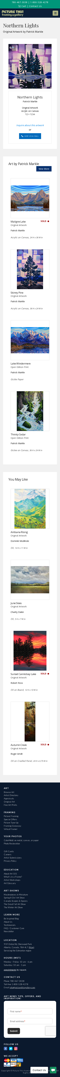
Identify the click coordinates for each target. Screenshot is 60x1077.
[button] (55, 13)
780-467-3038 (19, 2)
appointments (10, 970)
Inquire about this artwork (30, 125)
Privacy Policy (10, 861)
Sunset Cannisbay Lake (23, 674)
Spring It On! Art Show (14, 897)
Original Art (9, 801)
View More (44, 168)
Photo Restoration (12, 843)
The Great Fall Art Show (15, 904)
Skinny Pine (17, 292)
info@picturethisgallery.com (22, 987)
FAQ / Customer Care (14, 928)
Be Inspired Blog (11, 918)
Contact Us (35, 6)
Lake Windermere (20, 363)
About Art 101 (10, 873)
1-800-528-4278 (39, 2)
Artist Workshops (12, 880)
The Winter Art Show (13, 907)
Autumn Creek (19, 745)
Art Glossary (10, 883)
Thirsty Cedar (18, 434)
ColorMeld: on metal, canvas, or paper (21, 840)
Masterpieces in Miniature (16, 894)
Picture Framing (11, 816)
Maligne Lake (18, 221)
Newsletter (9, 931)
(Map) (31, 947)
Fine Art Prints (10, 805)
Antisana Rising (19, 532)
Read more (30, 211)
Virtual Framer (10, 829)
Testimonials (10, 925)
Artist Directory (11, 795)
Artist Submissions (13, 857)
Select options (30, 353)
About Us (8, 922)
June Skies (16, 603)
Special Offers (10, 819)
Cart (23, 6)
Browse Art (9, 792)
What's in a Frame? (13, 877)
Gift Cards (9, 851)
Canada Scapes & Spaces (16, 901)
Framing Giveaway (12, 826)
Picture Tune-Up (11, 822)
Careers (8, 854)
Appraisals (9, 798)
